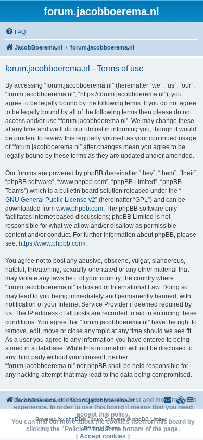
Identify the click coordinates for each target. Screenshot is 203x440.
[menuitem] (15, 32)
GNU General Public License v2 (50, 199)
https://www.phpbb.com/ (52, 243)
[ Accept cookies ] (103, 436)
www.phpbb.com (79, 208)
